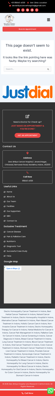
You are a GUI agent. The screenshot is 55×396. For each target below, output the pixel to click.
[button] (48, 20)
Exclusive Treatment (15, 226)
